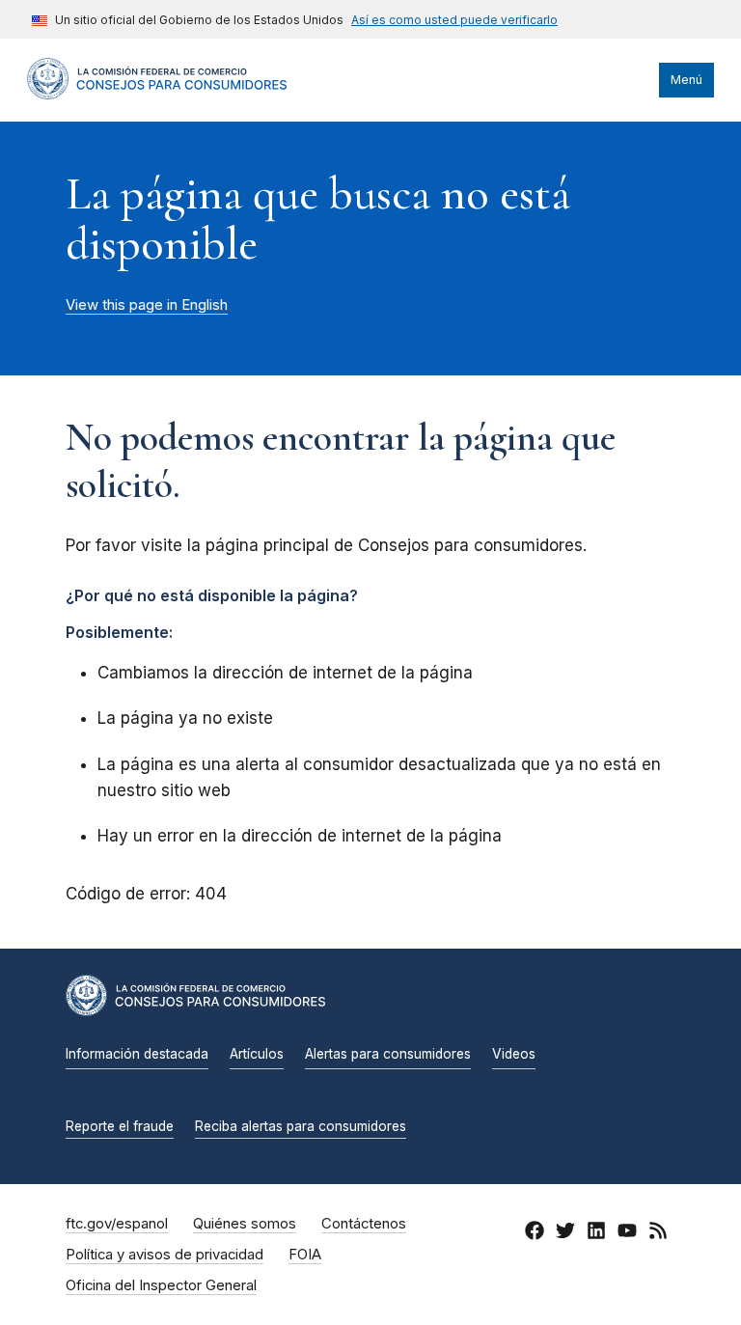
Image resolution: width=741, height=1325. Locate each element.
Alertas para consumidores (388, 1054)
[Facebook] (534, 1234)
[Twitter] (565, 1234)
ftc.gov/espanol (117, 1223)
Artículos (257, 1054)
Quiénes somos (244, 1223)
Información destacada (137, 1054)
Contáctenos (363, 1223)
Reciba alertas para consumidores (300, 1126)
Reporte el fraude (120, 1126)
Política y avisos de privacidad (164, 1254)
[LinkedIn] (596, 1234)
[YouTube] (627, 1234)
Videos (513, 1054)
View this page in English (147, 305)
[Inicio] (157, 94)
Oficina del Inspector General (161, 1285)
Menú (686, 79)
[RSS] (658, 1234)
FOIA (304, 1254)
